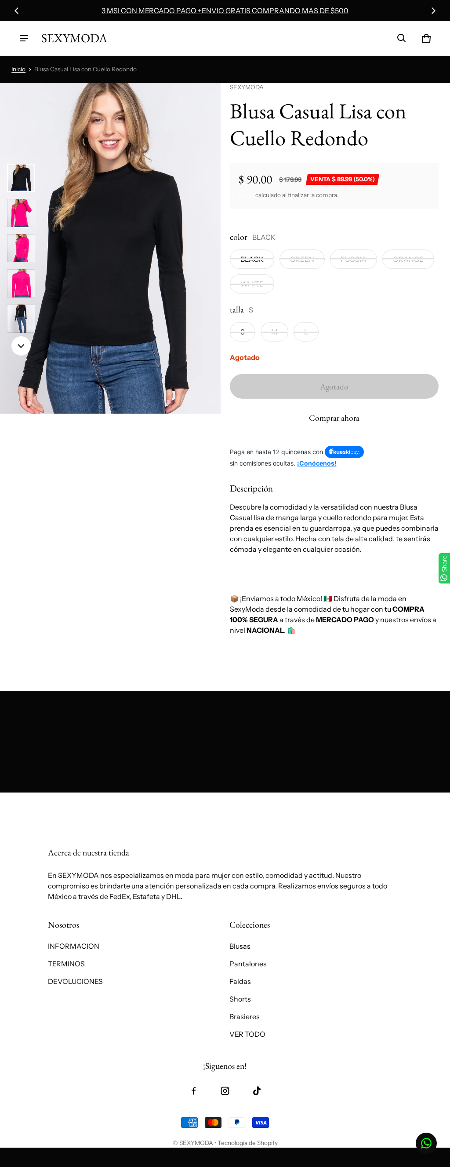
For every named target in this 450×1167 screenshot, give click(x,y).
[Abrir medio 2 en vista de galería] (21, 213)
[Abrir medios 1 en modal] (110, 248)
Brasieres (244, 1016)
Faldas (240, 981)
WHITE (252, 283)
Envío (246, 194)
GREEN (302, 259)
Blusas (239, 946)
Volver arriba (68, 801)
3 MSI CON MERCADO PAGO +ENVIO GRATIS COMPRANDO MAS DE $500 (225, 10)
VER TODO (247, 1034)
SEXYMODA (196, 1142)
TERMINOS (66, 963)
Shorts (240, 999)
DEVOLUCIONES (75, 981)
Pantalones (248, 963)
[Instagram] (225, 1091)
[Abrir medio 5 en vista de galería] (21, 319)
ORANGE (408, 259)
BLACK (252, 259)
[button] (401, 38)
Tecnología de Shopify (248, 1142)
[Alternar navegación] (23, 38)
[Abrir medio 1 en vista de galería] (21, 178)
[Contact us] (426, 1143)
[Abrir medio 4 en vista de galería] (21, 283)
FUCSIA (354, 259)
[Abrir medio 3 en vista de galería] (21, 248)
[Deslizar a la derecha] (433, 10)
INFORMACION (73, 946)
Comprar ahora (334, 417)
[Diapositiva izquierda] (16, 10)
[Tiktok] (256, 1091)
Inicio (18, 69)
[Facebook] (193, 1091)
